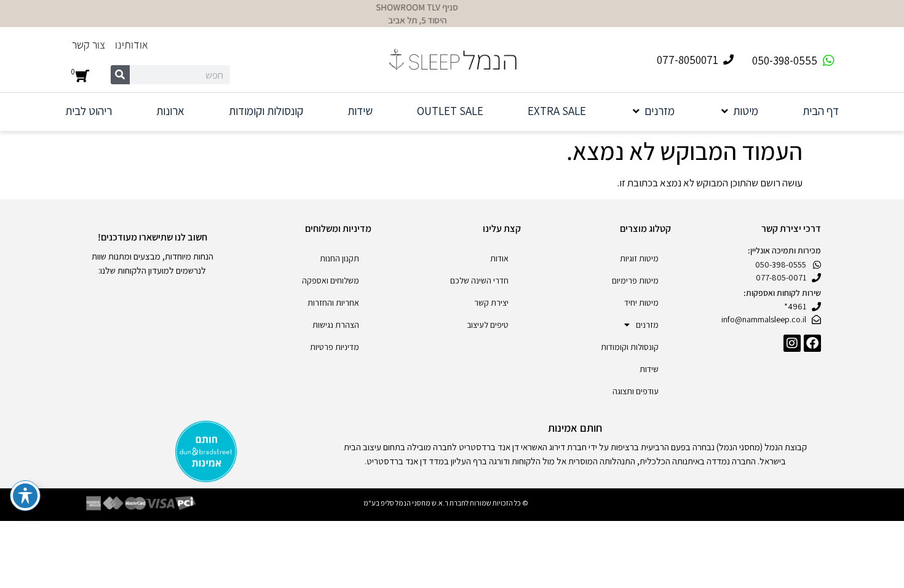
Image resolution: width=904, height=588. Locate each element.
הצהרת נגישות (335, 324)
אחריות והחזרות (333, 302)
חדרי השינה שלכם (479, 280)
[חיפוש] (120, 74)
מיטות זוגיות (639, 258)
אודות (499, 258)
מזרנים (647, 324)
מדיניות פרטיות (334, 346)
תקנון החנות (339, 258)
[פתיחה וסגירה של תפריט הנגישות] (25, 496)
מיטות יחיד (641, 302)
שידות (649, 369)
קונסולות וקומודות (630, 346)
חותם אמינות (575, 428)
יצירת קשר (491, 302)
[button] (738, 111)
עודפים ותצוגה (636, 391)
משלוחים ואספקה (330, 280)
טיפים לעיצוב (488, 324)
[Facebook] (812, 343)
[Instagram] (792, 343)
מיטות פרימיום (635, 280)
